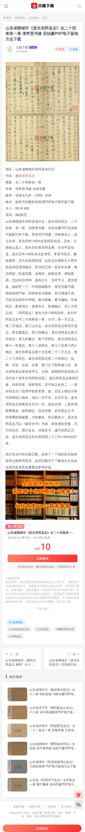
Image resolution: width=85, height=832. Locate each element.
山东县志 (33, 17)
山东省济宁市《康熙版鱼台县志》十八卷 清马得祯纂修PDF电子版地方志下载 (52, 711)
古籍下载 (22, 47)
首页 (8, 17)
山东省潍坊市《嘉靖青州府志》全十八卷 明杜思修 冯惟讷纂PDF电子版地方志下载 (53, 693)
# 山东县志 (42, 629)
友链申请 (18, 806)
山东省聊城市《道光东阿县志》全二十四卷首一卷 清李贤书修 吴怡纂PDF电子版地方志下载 (41, 33)
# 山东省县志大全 (19, 629)
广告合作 (50, 806)
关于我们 (66, 806)
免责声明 (34, 806)
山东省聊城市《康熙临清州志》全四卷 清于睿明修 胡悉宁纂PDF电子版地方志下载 (53, 747)
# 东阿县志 (15, 636)
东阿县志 (28, 175)
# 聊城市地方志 (65, 629)
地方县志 (20, 17)
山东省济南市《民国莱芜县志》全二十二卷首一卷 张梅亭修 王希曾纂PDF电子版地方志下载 (53, 729)
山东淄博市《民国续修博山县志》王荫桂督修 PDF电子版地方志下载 (52, 764)
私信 (75, 49)
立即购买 (42, 558)
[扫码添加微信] (78, 804)
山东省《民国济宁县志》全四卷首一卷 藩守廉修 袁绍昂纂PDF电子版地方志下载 (53, 784)
